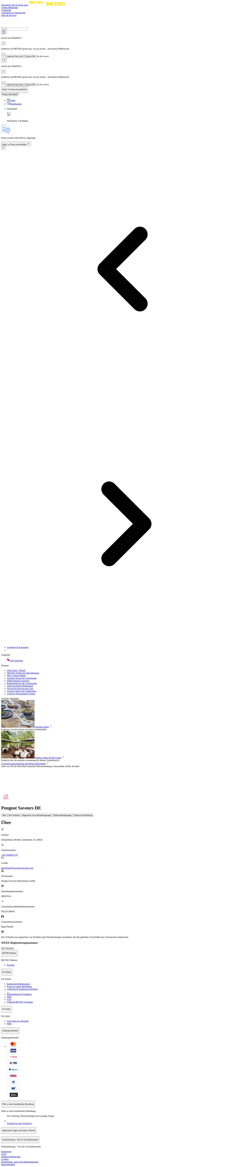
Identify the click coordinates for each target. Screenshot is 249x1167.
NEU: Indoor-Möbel (16, 675)
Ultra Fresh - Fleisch (16, 670)
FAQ (9, 999)
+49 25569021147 (9, 855)
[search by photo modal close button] (3, 43)
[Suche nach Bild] (3, 32)
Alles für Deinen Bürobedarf (20, 686)
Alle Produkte (14, 815)
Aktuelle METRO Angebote (20, 1002)
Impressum (6, 1151)
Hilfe (9, 997)
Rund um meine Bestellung (19, 986)
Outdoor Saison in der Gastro (48, 757)
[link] (127, 115)
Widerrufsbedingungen (62, 815)
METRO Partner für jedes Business (23, 673)
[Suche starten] (4, 60)
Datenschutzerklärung (83, 815)
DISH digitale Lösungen (18, 681)
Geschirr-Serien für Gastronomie (22, 678)
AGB (3, 1154)
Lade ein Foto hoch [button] (15, 56)
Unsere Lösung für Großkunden (21, 691)
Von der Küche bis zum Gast (20, 688)
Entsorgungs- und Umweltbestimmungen (19, 1162)
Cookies (5, 1159)
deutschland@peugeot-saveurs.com (17, 868)
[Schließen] (3, 148)
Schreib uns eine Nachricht (19, 1123)
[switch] (10, 94)
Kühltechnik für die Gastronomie (22, 683)
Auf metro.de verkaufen (18, 1021)
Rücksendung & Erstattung (19, 994)
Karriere (10, 965)
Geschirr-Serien (42, 727)
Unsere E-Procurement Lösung (21, 694)
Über (4, 815)
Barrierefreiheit (8, 1164)
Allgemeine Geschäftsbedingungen (36, 815)
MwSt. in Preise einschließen (14, 144)
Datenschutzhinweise (10, 1156)
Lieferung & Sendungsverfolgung (22, 989)
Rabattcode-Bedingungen (18, 984)
